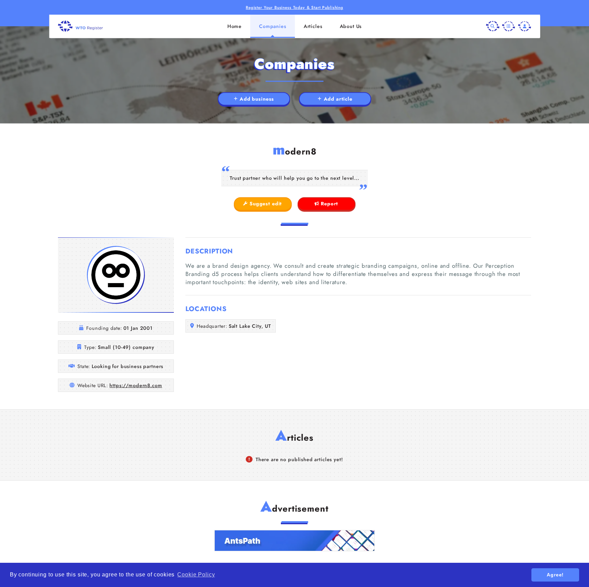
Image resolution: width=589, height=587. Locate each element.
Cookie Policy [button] (196, 574)
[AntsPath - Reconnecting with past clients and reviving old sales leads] (294, 540)
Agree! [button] (555, 574)
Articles (313, 26)
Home (234, 26)
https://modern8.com (135, 385)
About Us (351, 26)
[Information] (508, 25)
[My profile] (524, 25)
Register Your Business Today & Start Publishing (294, 7)
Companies (272, 26)
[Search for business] (492, 25)
